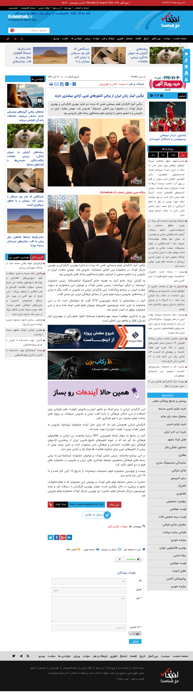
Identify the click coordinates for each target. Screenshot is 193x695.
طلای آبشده (179, 571)
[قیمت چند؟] (186, 60)
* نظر (139, 598)
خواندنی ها (76, 38)
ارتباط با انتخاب (81, 8)
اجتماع (129, 38)
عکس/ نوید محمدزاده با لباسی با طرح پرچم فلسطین (24, 342)
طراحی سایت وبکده (174, 532)
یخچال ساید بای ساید (173, 416)
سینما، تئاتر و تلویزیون (112, 84)
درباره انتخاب (138, 668)
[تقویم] (186, 72)
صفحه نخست (180, 38)
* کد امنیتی (136, 627)
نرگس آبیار (113, 526)
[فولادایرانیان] (97, 337)
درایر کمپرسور (178, 478)
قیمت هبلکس (178, 509)
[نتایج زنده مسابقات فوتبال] (186, 79)
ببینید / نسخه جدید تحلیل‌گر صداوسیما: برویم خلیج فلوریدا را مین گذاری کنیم (166, 276)
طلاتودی (181, 493)
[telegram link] (21, 656)
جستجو (42, 668)
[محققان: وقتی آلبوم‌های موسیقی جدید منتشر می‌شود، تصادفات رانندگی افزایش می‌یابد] (25, 96)
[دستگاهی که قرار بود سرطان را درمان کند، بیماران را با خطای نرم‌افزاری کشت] (25, 180)
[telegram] (15, 39)
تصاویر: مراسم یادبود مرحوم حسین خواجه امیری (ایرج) (24, 322)
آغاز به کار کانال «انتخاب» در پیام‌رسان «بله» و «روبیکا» (62, 13)
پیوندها (67, 8)
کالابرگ (182, 486)
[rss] (22, 39)
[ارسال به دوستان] (56, 84)
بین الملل (156, 38)
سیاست (166, 38)
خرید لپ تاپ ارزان (175, 432)
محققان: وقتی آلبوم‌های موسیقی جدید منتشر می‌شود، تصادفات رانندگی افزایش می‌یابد (25, 116)
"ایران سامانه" (122, 679)
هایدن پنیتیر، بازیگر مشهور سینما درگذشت (24, 332)
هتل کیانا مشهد (177, 439)
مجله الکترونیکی (70, 668)
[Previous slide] (161, 95)
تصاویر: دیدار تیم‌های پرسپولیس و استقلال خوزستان (167, 137)
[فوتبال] (186, 66)
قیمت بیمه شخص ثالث (172, 517)
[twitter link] (14, 656)
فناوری (120, 38)
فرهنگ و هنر (108, 38)
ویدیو (56, 38)
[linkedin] (69, 537)
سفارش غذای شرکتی (174, 524)
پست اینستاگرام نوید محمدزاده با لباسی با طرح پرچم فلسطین (24, 352)
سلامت (65, 38)
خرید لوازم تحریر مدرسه (172, 408)
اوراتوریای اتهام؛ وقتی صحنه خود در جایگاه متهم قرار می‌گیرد (24, 265)
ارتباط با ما (123, 668)
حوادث (96, 38)
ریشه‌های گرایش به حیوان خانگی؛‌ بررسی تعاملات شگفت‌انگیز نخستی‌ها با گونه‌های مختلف (138, 61)
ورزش (87, 38)
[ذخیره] (62, 84)
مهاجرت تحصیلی (176, 501)
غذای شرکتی (179, 470)
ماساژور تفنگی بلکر (175, 447)
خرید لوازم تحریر (176, 424)
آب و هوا (57, 8)
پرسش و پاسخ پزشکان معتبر (169, 401)
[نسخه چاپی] (51, 84)
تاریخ (146, 38)
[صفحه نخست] (186, 53)
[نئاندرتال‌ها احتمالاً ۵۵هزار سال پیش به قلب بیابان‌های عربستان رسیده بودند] (25, 221)
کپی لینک (114, 505)
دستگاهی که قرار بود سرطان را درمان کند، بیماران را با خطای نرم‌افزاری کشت (79, 59)
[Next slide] (151, 95)
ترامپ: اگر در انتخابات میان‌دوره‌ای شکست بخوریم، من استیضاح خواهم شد (166, 371)
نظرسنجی (13, 8)
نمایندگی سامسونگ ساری (171, 463)
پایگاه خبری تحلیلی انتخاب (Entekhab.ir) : (122, 193)
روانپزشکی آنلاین (176, 578)
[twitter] (8, 39)
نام (140, 580)
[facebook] (57, 537)
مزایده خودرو (178, 540)
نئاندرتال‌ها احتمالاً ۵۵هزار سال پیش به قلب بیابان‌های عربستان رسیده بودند (22, 59)
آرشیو (33, 668)
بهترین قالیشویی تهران (172, 548)
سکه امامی (180, 555)
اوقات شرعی (44, 8)
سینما (124, 526)
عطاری (182, 455)
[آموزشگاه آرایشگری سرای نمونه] (97, 393)
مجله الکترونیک (28, 8)
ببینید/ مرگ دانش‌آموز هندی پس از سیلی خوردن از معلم (166, 383)
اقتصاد (138, 38)
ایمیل (139, 589)
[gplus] (63, 537)
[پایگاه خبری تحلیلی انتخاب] (171, 22)
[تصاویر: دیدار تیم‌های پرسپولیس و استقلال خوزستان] (167, 117)
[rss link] (28, 656)
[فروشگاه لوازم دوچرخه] (97, 365)
